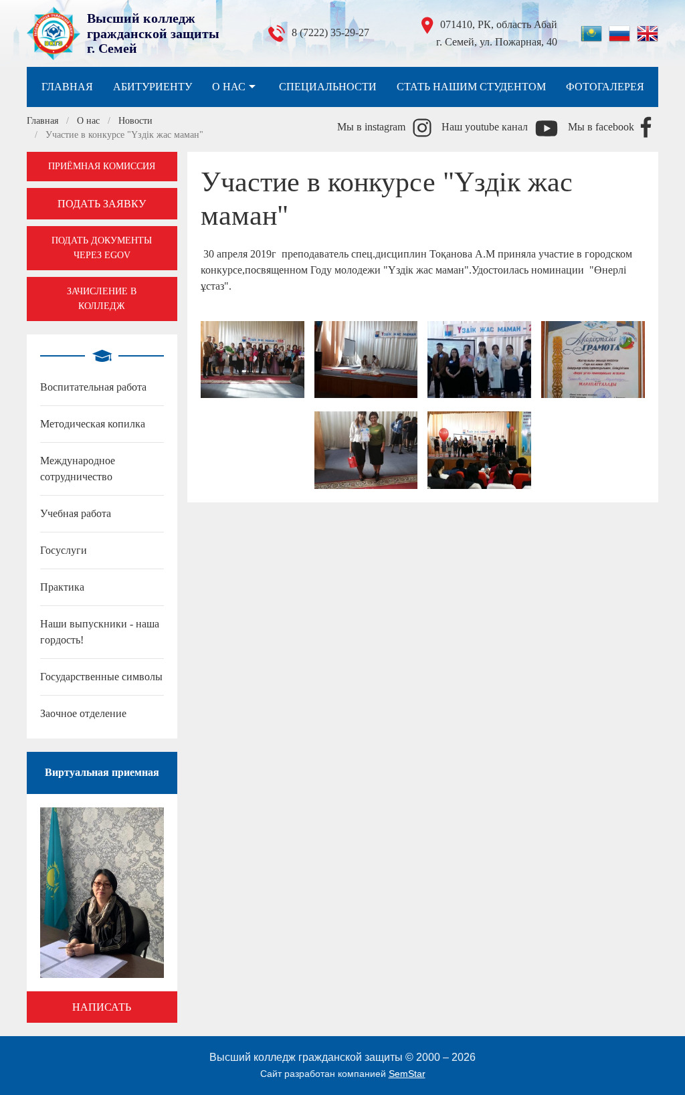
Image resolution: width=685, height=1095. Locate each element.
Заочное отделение (83, 713)
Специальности (328, 86)
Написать (101, 1007)
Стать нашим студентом (471, 86)
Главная (67, 86)
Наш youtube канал (485, 126)
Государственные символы (101, 676)
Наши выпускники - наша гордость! (99, 631)
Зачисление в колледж (101, 298)
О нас (229, 86)
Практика (62, 587)
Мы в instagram (371, 126)
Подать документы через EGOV (102, 247)
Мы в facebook (601, 126)
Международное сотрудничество (77, 468)
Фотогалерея (605, 86)
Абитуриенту (152, 86)
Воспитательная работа (93, 387)
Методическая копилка (92, 423)
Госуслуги (63, 550)
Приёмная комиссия (101, 166)
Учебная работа (75, 513)
